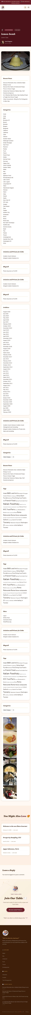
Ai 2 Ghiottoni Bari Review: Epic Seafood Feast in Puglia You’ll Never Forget (15, 1002)
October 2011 (7, 381)
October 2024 (7, 326)
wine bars (11, 525)
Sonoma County (7, 227)
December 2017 (7, 357)
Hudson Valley (7, 167)
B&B (4, 118)
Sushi (20, 520)
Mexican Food (22, 507)
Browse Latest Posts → (15, 910)
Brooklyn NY (6, 120)
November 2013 (7, 363)
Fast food (10, 498)
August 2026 (6, 312)
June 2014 (6, 359)
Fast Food (6, 145)
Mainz (4, 186)
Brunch (5, 122)
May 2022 (6, 334)
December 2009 (7, 400)
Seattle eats (6, 225)
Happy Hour (6, 163)
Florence (5, 147)
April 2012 (6, 375)
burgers (26, 493)
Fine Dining (15, 498)
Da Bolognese (13, 496)
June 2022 (6, 332)
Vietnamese (12, 522)
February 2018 (7, 355)
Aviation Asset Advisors (9, 256)
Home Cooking (7, 165)
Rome (4, 218)
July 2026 (5, 314)
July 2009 (5, 408)
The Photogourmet (6, 980)
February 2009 (7, 412)
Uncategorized (9, 30)
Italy (4, 171)
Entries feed (6, 618)
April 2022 (6, 336)
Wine (4, 243)
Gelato (5, 157)
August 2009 (6, 406)
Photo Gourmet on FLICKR (10, 271)
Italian (4, 169)
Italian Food (9, 503)
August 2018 (6, 348)
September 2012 (7, 367)
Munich (5, 196)
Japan (4, 173)
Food (4, 151)
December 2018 (7, 346)
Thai (4, 231)
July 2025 (5, 322)
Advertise (4, 974)
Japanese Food (7, 175)
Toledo (5, 233)
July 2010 (5, 394)
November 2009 (7, 402)
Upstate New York (8, 239)
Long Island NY (7, 184)
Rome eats (6, 221)
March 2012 (6, 377)
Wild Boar (7, 525)
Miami (4, 192)
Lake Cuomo (6, 179)
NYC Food (6, 509)
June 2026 (6, 316)
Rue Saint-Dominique (8, 223)
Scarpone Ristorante (11, 517)
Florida (5, 149)
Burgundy (5, 128)
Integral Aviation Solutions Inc (11, 258)
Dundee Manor (7, 139)
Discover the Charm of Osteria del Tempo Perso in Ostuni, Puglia (13, 992)
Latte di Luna (22, 504)
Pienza (16, 509)
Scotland (25, 517)
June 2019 (6, 342)
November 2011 (7, 379)
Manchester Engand (8, 188)
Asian (4, 114)
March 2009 (6, 410)
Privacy (27, 1011)
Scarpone (5, 517)
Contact (4, 977)
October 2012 (7, 365)
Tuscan (5, 235)
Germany (5, 161)
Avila (4, 116)
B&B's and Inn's (12, 493)
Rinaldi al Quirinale (10, 512)
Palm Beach (6, 206)
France (5, 153)
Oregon (5, 204)
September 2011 (7, 383)
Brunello (5, 124)
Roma (4, 216)
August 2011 (6, 385)
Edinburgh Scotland (8, 141)
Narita (4, 198)
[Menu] (28, 7)
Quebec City (6, 212)
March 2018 (6, 353)
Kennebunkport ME (8, 177)
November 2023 (7, 328)
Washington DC (7, 241)
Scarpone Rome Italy (18, 517)
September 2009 (7, 404)
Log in (4, 616)
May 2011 (6, 389)
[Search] (25, 7)
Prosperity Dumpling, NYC (12, 837)
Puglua (5, 210)
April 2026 (6, 320)
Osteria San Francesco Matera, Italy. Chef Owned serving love (15, 997)
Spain (4, 229)
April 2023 (6, 330)
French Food (6, 155)
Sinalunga (10, 519)
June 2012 (6, 373)
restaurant (6, 214)
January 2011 (6, 391)
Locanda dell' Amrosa (15, 507)
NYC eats (5, 202)
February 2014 (7, 361)
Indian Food (24, 501)
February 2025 (7, 324)
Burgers (5, 126)
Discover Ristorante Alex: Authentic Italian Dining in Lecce (15, 987)
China (4, 134)
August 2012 (6, 369)
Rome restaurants (21, 515)
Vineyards (18, 522)
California (5, 132)
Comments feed (7, 620)
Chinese (5, 136)
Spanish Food (15, 520)
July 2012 (5, 371)
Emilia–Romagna (7, 143)
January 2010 (6, 398)
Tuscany (6, 522)
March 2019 (6, 344)
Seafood (5, 520)
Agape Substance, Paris (11, 849)
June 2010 (6, 396)
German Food (6, 159)
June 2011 (6, 387)
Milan (4, 194)
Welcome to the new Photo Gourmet (15, 826)
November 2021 (7, 338)
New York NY (6, 200)
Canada (5, 496)
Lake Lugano (6, 182)
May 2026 (6, 318)
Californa (5, 130)
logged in (11, 875)
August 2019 (6, 340)
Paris (4, 208)
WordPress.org (7, 622)
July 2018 (5, 350)
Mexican (5, 190)
